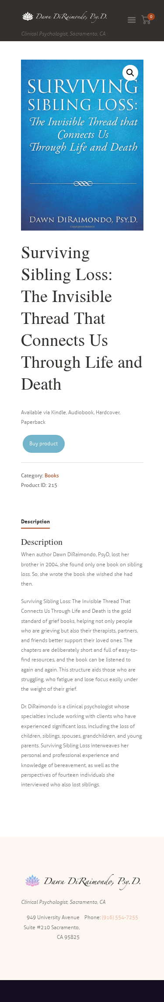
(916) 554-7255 (120, 917)
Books (52, 475)
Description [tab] (35, 521)
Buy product (43, 444)
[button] (130, 73)
